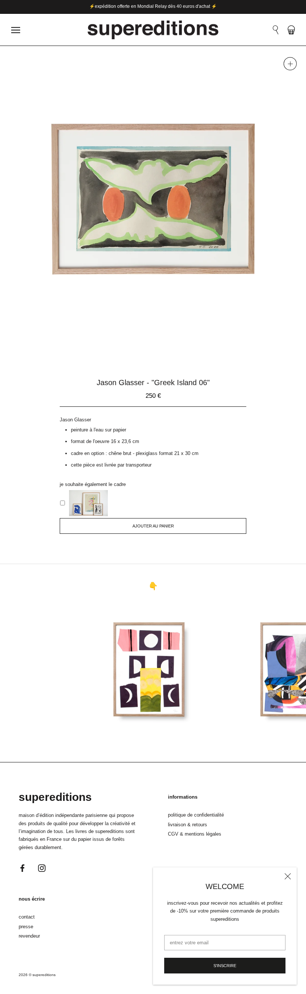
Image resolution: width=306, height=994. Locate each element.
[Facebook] (22, 867)
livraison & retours (187, 824)
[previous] (130, 343)
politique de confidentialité (196, 815)
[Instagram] (42, 867)
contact (27, 917)
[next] (175, 343)
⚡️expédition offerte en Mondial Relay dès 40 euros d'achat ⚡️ (153, 6)
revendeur (29, 936)
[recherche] (275, 29)
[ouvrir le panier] (291, 29)
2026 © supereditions (37, 975)
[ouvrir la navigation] (15, 30)
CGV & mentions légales (194, 834)
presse (26, 926)
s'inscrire (224, 965)
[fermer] (287, 876)
